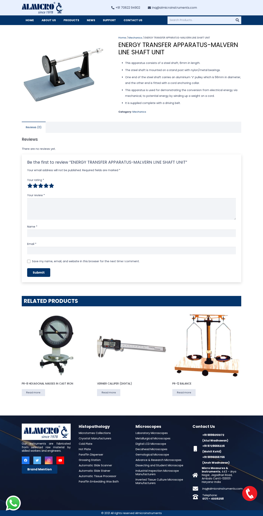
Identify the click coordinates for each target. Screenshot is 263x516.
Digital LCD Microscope (151, 444)
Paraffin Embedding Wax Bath (99, 481)
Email (31, 244)
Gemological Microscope (152, 455)
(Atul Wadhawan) (215, 440)
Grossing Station (90, 460)
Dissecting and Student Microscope (159, 465)
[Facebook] (25, 460)
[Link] (42, 7)
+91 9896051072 (213, 435)
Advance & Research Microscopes (158, 460)
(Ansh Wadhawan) (216, 463)
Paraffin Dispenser (91, 455)
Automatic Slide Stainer (94, 471)
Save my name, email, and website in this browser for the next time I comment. (86, 261)
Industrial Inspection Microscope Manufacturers (157, 472)
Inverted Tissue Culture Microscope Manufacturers (159, 481)
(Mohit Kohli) (211, 451)
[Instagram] (49, 460)
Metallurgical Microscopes (153, 438)
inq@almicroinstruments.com (222, 489)
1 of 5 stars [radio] (30, 185)
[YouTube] (60, 460)
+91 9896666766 (213, 457)
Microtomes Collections (95, 433)
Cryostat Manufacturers (95, 438)
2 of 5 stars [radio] (35, 185)
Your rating (35, 180)
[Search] (237, 20)
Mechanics (135, 37)
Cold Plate (85, 444)
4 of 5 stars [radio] (46, 185)
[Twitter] (37, 460)
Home (122, 37)
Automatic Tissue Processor (97, 476)
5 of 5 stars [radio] (51, 185)
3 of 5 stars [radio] (40, 185)
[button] (99, 41)
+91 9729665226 (213, 446)
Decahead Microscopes (151, 449)
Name (32, 227)
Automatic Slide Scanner (95, 465)
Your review (36, 195)
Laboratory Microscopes (152, 433)
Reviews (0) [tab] (34, 127)
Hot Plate (85, 449)
